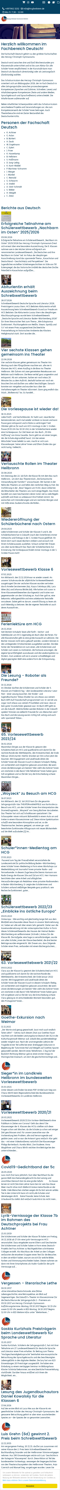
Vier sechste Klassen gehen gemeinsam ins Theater (26, 352)
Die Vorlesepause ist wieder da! (30, 409)
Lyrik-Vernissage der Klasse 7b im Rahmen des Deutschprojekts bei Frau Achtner (29, 1222)
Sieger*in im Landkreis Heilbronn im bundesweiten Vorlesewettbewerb (26, 1078)
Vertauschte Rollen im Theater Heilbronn (29, 466)
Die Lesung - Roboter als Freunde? (23, 677)
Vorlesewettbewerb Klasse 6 (27, 569)
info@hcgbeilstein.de (34, 8)
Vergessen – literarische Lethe (29, 1283)
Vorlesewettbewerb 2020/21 (26, 1112)
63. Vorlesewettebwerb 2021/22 (29, 962)
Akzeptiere (30, 1486)
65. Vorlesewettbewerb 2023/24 (22, 736)
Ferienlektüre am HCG (21, 624)
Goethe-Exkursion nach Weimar (23, 1019)
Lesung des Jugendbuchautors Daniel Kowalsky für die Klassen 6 (30, 1396)
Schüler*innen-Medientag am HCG (29, 850)
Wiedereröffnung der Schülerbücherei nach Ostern (28, 521)
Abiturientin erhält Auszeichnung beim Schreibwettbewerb (19, 291)
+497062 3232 (12, 8)
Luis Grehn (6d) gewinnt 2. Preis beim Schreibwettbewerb (29, 1436)
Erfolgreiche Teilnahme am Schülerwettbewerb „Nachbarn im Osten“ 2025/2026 (29, 228)
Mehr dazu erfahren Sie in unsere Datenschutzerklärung (24, 1480)
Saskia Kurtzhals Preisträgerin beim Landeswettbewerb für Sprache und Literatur (28, 1333)
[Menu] (57, 29)
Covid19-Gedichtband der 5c (28, 1167)
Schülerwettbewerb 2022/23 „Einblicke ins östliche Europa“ (28, 909)
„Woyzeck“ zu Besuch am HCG (28, 793)
